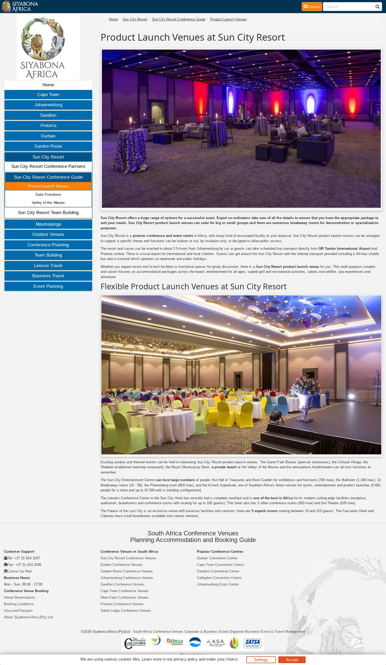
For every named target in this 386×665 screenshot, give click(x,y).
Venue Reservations (19, 597)
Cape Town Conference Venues (125, 591)
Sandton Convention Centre (218, 571)
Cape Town (48, 94)
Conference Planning (48, 244)
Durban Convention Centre (217, 558)
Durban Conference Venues (122, 565)
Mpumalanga (48, 224)
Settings (261, 659)
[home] (19, 6)
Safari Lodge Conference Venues (126, 611)
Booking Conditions (19, 604)
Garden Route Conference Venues (127, 571)
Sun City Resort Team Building (48, 212)
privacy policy (185, 659)
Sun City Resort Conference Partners (48, 166)
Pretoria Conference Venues (122, 604)
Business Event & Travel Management (275, 632)
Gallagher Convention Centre (219, 578)
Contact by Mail (19, 571)
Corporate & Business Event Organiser (214, 632)
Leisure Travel (48, 265)
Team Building (48, 255)
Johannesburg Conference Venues (127, 578)
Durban (48, 136)
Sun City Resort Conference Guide (48, 177)
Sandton (48, 115)
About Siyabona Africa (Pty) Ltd (28, 617)
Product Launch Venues (48, 186)
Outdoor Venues (48, 234)
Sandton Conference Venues (123, 584)
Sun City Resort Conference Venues (128, 558)
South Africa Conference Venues (158, 632)
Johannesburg (48, 104)
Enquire (314, 6)
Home (48, 84)
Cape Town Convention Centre (220, 565)
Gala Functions (48, 194)
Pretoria (48, 125)
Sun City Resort (48, 157)
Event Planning (48, 286)
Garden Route (48, 146)
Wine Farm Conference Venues (125, 597)
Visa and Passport (18, 611)
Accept (292, 659)
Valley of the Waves (48, 202)
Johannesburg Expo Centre (218, 584)
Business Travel (48, 275)
